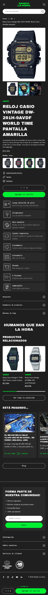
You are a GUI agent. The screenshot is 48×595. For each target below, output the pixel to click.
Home (5, 19)
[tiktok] (12, 577)
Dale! (24, 525)
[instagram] (8, 577)
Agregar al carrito (24, 195)
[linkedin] (21, 577)
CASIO (6, 101)
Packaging (9, 181)
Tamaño (8, 177)
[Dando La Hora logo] (24, 4)
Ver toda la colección (24, 398)
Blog (24, 466)
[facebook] (3, 577)
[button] (44, 4)
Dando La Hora (39, 577)
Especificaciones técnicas (14, 173)
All (12, 19)
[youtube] (17, 577)
